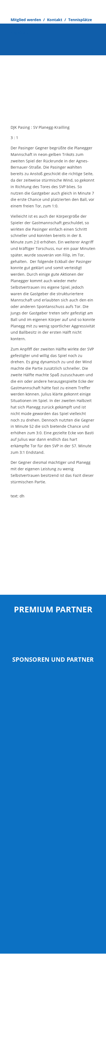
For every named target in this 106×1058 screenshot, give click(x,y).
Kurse (73, 26)
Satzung (42, 985)
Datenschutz (62, 978)
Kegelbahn (20, 32)
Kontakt (54, 19)
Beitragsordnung (68, 985)
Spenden (55, 26)
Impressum (21, 985)
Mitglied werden (26, 19)
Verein (36, 26)
